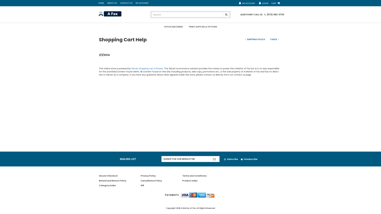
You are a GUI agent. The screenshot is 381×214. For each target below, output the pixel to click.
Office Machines (173, 26)
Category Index (107, 185)
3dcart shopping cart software (147, 68)
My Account (142, 3)
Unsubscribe (250, 159)
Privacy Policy (148, 175)
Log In (263, 4)
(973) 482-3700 (275, 14)
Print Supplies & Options (203, 26)
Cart (276, 4)
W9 (142, 185)
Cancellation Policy (151, 180)
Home (101, 3)
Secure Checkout (108, 175)
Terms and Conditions (194, 175)
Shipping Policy (256, 39)
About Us (112, 3)
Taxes (273, 39)
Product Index (190, 180)
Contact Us (126, 3)
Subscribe (232, 159)
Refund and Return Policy (112, 180)
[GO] (214, 159)
